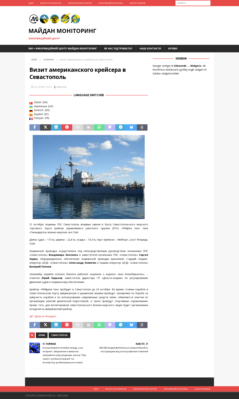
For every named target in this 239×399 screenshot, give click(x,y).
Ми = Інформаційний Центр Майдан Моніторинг (63, 48)
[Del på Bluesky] (131, 127)
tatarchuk (62, 86)
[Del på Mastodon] (110, 127)
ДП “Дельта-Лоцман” (43, 316)
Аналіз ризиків (137, 3)
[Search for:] (192, 2)
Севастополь (59, 335)
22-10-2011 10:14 (42, 86)
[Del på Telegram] (120, 127)
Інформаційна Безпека (111, 3)
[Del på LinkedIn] (56, 127)
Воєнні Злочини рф (50, 3)
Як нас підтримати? (118, 48)
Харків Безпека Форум (80, 3)
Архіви (172, 48)
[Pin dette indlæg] (67, 127)
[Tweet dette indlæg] (45, 127)
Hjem (31, 3)
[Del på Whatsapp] (99, 127)
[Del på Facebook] (34, 127)
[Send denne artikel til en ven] (77, 127)
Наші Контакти (150, 48)
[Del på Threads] (142, 127)
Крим (41, 335)
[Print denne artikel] (88, 127)
